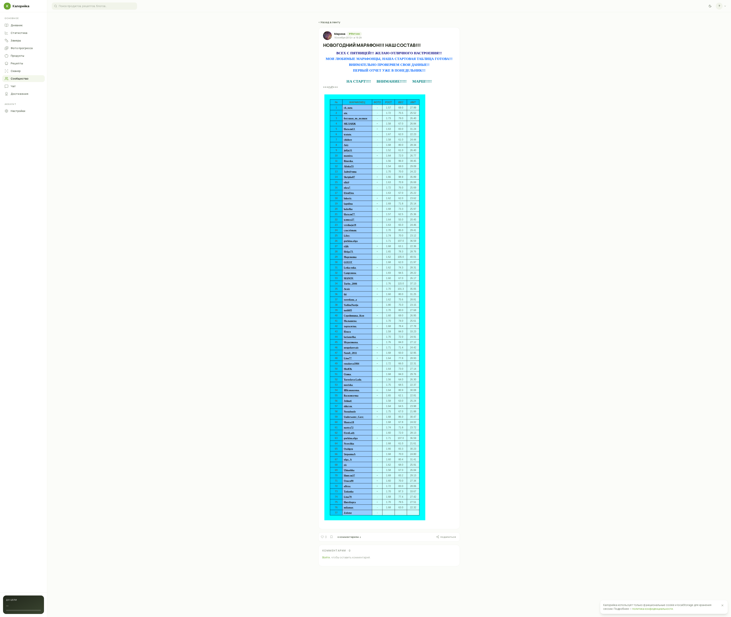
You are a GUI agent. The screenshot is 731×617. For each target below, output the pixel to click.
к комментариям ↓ (349, 537)
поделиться (448, 537)
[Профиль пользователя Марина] (327, 35)
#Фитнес (354, 33)
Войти (326, 557)
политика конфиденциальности (652, 609)
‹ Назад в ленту (329, 22)
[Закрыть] (722, 605)
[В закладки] (331, 537)
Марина (339, 34)
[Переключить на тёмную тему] (710, 6)
